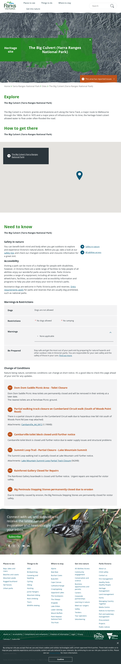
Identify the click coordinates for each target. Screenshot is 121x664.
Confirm (60, 659)
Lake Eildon (55, 606)
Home (7, 86)
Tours (29, 602)
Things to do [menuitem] (46, 3)
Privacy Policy (55, 653)
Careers (78, 593)
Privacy (9, 541)
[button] (112, 6)
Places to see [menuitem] (29, 3)
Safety (77, 609)
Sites (44, 86)
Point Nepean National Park (56, 617)
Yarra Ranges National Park (26, 86)
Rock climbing (32, 598)
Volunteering (80, 619)
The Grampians (57, 596)
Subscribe (15, 536)
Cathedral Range (57, 586)
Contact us (103, 575)
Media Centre (104, 607)
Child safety (103, 572)
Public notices (104, 627)
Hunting (30, 588)
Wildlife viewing (33, 605)
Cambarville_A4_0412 (31, 424)
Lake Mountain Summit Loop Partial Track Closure (46, 460)
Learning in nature (82, 602)
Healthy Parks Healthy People (105, 583)
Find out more (65, 355)
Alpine (53, 568)
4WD (29, 568)
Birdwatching (32, 572)
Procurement (104, 620)
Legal (73, 634)
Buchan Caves (56, 575)
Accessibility (17, 634)
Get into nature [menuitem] (33, 9)
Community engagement (80, 573)
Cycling (30, 581)
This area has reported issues (98, 79)
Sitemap (6, 639)
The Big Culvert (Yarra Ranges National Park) (71, 86)
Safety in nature (92, 246)
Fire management (106, 579)
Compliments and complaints (36, 634)
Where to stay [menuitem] (64, 3)
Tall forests (7, 585)
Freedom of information (59, 634)
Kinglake (54, 603)
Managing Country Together (106, 602)
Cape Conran (56, 582)
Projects (102, 623)
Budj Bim (54, 579)
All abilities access (93, 252)
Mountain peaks (9, 578)
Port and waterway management (106, 615)
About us (102, 568)
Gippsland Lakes (57, 592)
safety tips (9, 252)
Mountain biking (33, 595)
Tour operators (81, 616)
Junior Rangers (33, 592)
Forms (101, 598)
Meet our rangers (82, 605)
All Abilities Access (82, 568)
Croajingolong (56, 589)
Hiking (29, 585)
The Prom (55, 622)
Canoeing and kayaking (32, 576)
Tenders (78, 612)
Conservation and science (82, 579)
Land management (106, 594)
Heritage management (104, 589)
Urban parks (8, 588)
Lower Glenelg (56, 610)
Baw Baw (54, 572)
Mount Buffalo (56, 613)
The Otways (55, 599)
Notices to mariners (107, 610)
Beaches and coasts (11, 574)
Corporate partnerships (80, 597)
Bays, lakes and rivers (9, 569)
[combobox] (103, 6)
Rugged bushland (10, 581)
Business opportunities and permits (82, 586)
